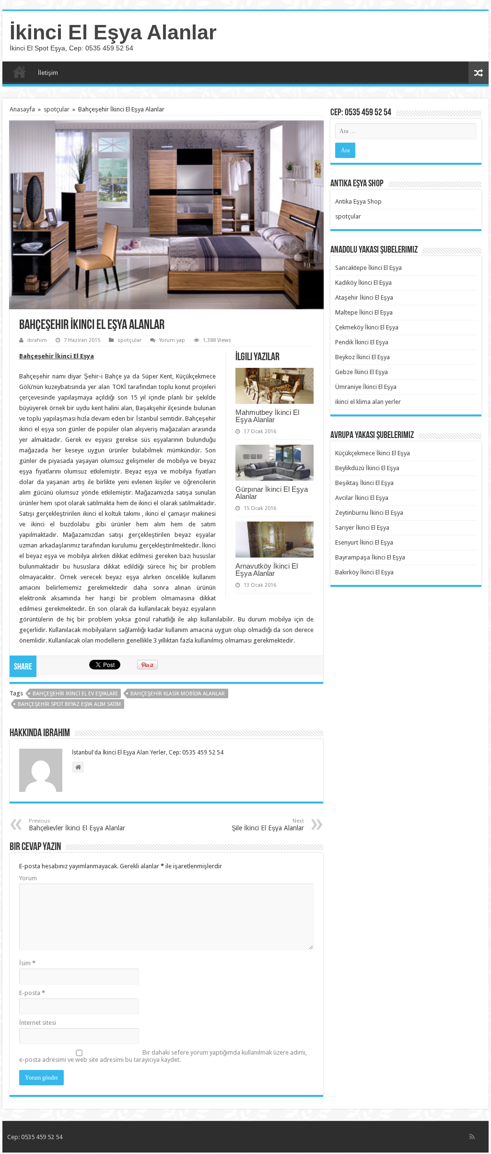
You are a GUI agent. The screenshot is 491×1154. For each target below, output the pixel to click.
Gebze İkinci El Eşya (361, 372)
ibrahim (37, 340)
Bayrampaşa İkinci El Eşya (370, 557)
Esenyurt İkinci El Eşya (364, 542)
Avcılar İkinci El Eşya (361, 497)
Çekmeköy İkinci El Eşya (366, 327)
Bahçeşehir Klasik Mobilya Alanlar (177, 694)
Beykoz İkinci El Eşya (362, 357)
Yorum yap (172, 340)
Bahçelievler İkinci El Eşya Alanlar (77, 825)
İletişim (48, 72)
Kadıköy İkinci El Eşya (363, 282)
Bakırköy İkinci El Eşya (364, 572)
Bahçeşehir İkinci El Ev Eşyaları (75, 694)
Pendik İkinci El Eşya (361, 342)
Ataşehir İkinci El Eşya (364, 297)
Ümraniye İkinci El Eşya (366, 386)
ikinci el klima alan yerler (368, 401)
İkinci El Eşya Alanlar (113, 32)
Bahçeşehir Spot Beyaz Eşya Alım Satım (69, 704)
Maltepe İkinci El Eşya (364, 312)
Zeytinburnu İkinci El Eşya (369, 512)
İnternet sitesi (37, 1022)
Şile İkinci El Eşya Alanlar (268, 825)
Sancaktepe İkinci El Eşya (368, 267)
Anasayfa (19, 71)
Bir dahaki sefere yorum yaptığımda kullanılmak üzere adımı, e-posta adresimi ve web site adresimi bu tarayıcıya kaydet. (163, 1056)
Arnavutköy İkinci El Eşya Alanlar (266, 569)
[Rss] (472, 1136)
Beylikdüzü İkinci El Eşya (367, 468)
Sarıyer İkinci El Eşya (362, 527)
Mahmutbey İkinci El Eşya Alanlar (267, 416)
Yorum (28, 878)
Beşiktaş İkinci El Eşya (364, 482)
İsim (27, 963)
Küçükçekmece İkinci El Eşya (372, 453)
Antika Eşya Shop (358, 201)
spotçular (57, 109)
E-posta (32, 992)
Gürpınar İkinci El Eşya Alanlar (271, 492)
